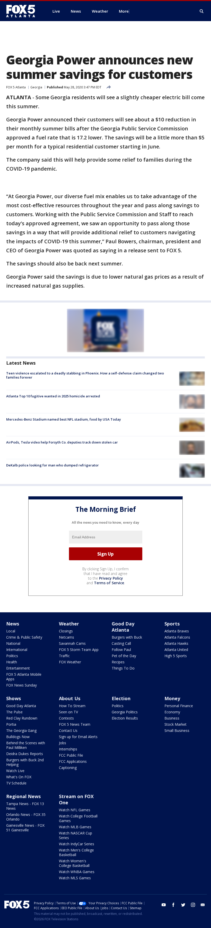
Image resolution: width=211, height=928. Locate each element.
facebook (173, 905)
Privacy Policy (111, 578)
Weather (69, 624)
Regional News (23, 796)
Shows (13, 698)
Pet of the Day (124, 655)
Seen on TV (68, 711)
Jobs (62, 742)
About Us (69, 698)
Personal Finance (178, 705)
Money (172, 698)
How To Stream (72, 705)
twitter (183, 905)
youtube (164, 905)
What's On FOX (18, 776)
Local (10, 631)
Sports (172, 624)
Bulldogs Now (18, 736)
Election (121, 698)
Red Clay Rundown (21, 718)
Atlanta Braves (176, 631)
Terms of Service (109, 582)
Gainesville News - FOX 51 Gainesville (25, 827)
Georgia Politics (125, 711)
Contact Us (68, 730)
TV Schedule (16, 783)
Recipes (118, 661)
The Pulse (14, 711)
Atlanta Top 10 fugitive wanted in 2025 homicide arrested (53, 396)
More (124, 11)
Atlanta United (176, 649)
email (203, 905)
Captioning (68, 767)
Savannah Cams (72, 643)
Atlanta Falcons (177, 637)
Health (11, 661)
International (16, 649)
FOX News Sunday (21, 685)
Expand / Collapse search (202, 11)
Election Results (125, 718)
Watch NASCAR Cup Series (75, 835)
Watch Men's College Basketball (76, 852)
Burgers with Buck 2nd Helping (25, 762)
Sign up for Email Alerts (78, 736)
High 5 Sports (175, 655)
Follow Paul (121, 649)
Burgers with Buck (127, 637)
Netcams (66, 637)
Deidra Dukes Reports (24, 753)
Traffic (64, 655)
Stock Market (175, 724)
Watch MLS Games (75, 877)
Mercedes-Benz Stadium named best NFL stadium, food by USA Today (63, 419)
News (12, 624)
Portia (11, 724)
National (13, 643)
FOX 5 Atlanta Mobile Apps (23, 676)
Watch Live (15, 770)
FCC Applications (73, 761)
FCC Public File (71, 755)
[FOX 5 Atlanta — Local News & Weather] (23, 11)
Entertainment (18, 668)
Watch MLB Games (75, 826)
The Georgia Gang (21, 730)
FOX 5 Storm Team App (79, 649)
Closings (66, 631)
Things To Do (123, 668)
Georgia (36, 87)
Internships (68, 749)
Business (171, 718)
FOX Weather (70, 661)
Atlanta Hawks (176, 643)
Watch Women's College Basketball (74, 863)
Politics (12, 655)
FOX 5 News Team (74, 724)
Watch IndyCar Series (76, 843)
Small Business (176, 730)
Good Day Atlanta (123, 627)
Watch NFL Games (74, 809)
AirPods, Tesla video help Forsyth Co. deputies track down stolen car (62, 442)
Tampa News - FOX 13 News (25, 806)
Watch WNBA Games (76, 871)
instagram (193, 905)
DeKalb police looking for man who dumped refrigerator (52, 465)
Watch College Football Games (78, 818)
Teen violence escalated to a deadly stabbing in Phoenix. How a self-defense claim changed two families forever (85, 375)
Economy (172, 711)
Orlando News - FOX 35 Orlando (26, 817)
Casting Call (121, 643)
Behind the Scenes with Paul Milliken (25, 745)
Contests (66, 718)
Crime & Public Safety (24, 637)
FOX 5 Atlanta (16, 87)
